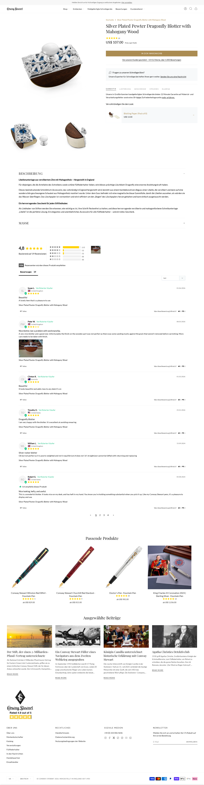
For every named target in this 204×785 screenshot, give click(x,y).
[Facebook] (109, 738)
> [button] (113, 515)
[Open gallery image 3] (75, 134)
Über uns (10, 733)
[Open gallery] (52, 64)
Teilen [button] (24, 311)
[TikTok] (118, 738)
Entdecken (77, 9)
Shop (65, 9)
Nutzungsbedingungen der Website (70, 741)
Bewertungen (121, 9)
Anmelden (191, 742)
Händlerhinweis (62, 733)
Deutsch (24, 779)
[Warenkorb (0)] (195, 9)
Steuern (154, 89)
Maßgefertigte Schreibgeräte (100, 9)
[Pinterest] (122, 738)
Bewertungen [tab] (26, 272)
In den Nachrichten (15, 754)
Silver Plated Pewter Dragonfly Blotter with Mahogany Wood (43, 305)
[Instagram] (105, 738)
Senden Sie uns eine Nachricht (173, 76)
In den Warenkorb (151, 53)
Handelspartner (13, 758)
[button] (179, 311)
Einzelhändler (12, 762)
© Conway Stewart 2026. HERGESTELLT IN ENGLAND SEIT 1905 (63, 779)
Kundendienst (136, 9)
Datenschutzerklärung (65, 737)
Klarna (166, 89)
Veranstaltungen (14, 745)
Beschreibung (31, 173)
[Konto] (185, 9)
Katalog (10, 741)
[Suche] (190, 9)
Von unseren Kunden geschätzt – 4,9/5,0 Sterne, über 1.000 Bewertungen (151, 60)
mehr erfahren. (168, 97)
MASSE (24, 223)
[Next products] (196, 567)
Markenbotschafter (15, 737)
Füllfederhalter (13, 749)
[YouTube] (126, 738)
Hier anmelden (126, 2)
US (10, 779)
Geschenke (140, 89)
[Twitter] (114, 738)
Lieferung (125, 89)
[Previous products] (8, 567)
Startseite (110, 20)
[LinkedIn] (130, 738)
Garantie (111, 89)
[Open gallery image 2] (29, 134)
